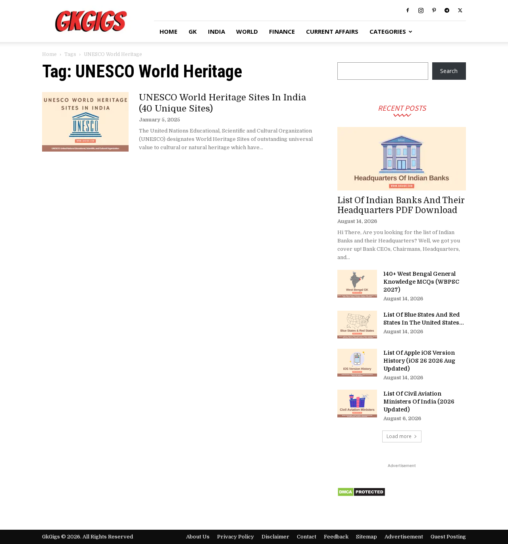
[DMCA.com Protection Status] (361, 494)
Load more (399, 436)
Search (449, 71)
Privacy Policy (235, 537)
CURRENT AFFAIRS (332, 31)
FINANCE (282, 31)
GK (193, 31)
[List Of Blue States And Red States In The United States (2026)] (357, 324)
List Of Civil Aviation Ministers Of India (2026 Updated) (418, 401)
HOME (168, 31)
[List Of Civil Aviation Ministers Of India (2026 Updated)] (357, 403)
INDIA (216, 31)
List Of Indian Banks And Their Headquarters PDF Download (401, 205)
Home (49, 54)
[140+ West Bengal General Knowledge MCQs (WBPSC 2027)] (357, 284)
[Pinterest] (434, 10)
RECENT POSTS (402, 107)
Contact (306, 537)
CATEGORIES (387, 31)
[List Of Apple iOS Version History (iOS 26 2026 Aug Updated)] (357, 363)
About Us (198, 537)
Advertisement (404, 537)
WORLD (247, 31)
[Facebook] (408, 10)
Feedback (336, 537)
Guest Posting (448, 537)
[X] (460, 10)
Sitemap (366, 537)
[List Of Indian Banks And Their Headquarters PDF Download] (401, 158)
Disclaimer (275, 537)
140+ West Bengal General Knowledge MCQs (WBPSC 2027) (421, 282)
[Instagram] (421, 10)
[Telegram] (447, 10)
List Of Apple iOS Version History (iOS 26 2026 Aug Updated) (419, 361)
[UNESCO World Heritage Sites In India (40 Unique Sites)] (85, 122)
